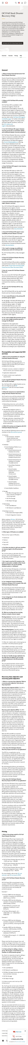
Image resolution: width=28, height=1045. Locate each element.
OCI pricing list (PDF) (15, 875)
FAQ (21, 55)
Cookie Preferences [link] (6, 1033)
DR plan (13, 519)
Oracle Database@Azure (11, 142)
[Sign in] (22, 3)
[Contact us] (25, 3)
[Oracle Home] (6, 3)
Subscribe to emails (6, 1035)
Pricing (16, 55)
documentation (18, 229)
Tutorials (10, 55)
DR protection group (16, 432)
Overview (4, 55)
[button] (3, 3)
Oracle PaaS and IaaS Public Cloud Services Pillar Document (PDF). (13, 266)
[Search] (16, 3)
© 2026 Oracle (5, 1030)
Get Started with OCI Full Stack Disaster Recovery (12, 43)
